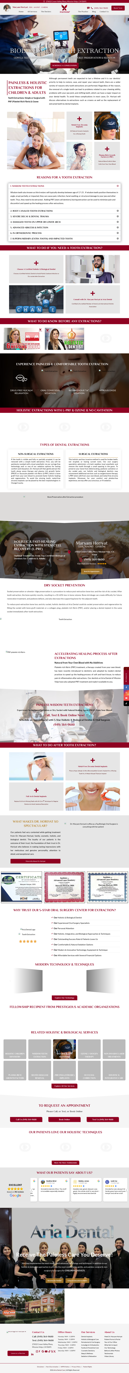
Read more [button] (61, 1198)
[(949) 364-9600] (80, 560)
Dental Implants (86, 1336)
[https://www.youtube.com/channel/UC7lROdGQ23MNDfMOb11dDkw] (126, 698)
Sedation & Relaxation (89, 1356)
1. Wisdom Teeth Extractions (27, 186)
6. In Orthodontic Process (26, 233)
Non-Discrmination (52, 1367)
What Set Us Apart (110, 1345)
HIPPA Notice (65, 1367)
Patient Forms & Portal (112, 1339)
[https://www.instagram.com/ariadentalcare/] (126, 692)
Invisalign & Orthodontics (90, 1345)
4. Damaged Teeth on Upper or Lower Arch (35, 222)
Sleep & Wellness (87, 1353)
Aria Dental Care (59, 1370)
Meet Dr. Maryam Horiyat (113, 1336)
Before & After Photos (112, 1351)
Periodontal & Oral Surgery (90, 1342)
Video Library (109, 1356)
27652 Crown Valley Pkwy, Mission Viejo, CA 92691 (66, 1)
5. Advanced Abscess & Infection (29, 227)
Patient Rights (87, 1367)
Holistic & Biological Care (90, 1339)
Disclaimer (40, 1367)
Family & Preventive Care (90, 1348)
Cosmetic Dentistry (88, 1351)
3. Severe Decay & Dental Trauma (29, 216)
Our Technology (109, 1348)
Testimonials (108, 1353)
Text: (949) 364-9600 (43, 1340)
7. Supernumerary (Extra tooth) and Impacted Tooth (41, 238)
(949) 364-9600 (101, 8)
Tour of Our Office (110, 1342)
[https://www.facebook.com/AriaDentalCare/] (126, 687)
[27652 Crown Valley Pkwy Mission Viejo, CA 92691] (69, 552)
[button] (64, 186)
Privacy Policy (76, 1367)
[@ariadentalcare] (126, 703)
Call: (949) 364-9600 (42, 1336)
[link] (7, 8)
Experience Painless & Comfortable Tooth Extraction (62, 364)
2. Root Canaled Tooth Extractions (31, 211)
